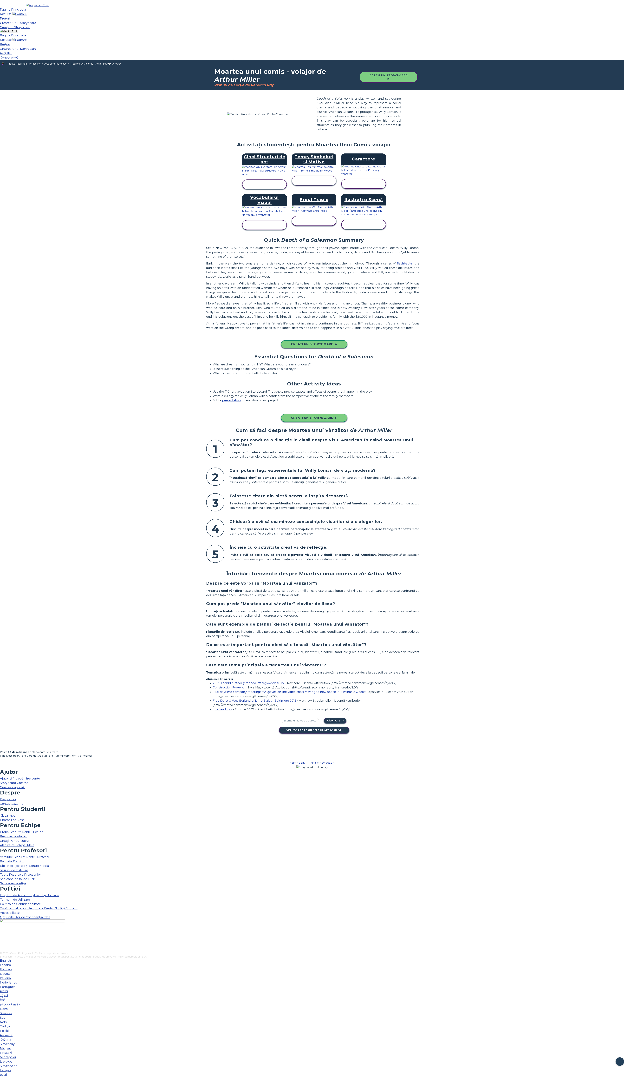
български (8, 1057)
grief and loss (222, 709)
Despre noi (8, 799)
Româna (6, 1035)
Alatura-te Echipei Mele (17, 845)
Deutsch (6, 974)
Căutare (333, 720)
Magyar (5, 1048)
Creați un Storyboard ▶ (389, 77)
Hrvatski (6, 1053)
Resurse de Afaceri (13, 836)
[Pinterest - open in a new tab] (2, 949)
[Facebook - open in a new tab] (2, 933)
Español (6, 965)
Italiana (5, 978)
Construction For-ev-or (229, 687)
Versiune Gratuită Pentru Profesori (25, 857)
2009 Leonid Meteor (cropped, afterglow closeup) (249, 683)
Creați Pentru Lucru (14, 841)
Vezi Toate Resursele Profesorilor (314, 730)
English (5, 960)
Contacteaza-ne (11, 804)
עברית (4, 991)
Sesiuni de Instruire (14, 870)
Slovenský (7, 1044)
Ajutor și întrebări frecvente (20, 778)
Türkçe (5, 1026)
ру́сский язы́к (10, 1004)
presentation (231, 400)
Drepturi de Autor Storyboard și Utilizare (29, 895)
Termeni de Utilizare (15, 899)
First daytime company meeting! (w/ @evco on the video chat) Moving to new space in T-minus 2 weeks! (289, 692)
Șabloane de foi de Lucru (18, 879)
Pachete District (12, 861)
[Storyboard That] (37, 5)
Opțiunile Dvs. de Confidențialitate (25, 917)
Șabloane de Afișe (13, 883)
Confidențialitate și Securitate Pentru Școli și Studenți (39, 908)
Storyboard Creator (14, 783)
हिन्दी (2, 1000)
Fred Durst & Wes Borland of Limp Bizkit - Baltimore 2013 (254, 700)
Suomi (4, 1017)
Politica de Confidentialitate (20, 904)
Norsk (4, 1022)
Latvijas (5, 1070)
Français (6, 969)
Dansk (4, 1009)
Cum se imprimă (12, 787)
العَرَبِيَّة (4, 996)
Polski (4, 1031)
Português (7, 987)
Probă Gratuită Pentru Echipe (21, 832)
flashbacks (405, 263)
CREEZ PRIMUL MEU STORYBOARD (312, 763)
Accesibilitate (10, 913)
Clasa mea (7, 815)
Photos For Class (12, 820)
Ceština (5, 1039)
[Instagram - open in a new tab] (2, 938)
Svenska (6, 1013)
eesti (3, 1075)
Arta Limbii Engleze (55, 63)
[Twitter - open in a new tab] (2, 944)
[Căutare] (20, 14)
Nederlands (8, 982)
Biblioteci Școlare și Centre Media (24, 866)
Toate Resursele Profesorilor (25, 63)
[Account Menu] (9, 31)
